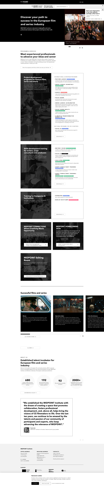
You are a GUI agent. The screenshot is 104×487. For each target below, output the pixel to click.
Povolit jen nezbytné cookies (58, 483)
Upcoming (63, 92)
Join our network (61, 6)
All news (29, 347)
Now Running (70, 79)
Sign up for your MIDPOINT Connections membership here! (34, 245)
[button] (80, 47)
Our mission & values (29, 392)
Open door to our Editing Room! (34, 276)
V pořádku (35, 483)
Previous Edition (60, 110)
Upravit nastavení (45, 483)
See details (59, 136)
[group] (84, 27)
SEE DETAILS (59, 183)
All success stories (30, 336)
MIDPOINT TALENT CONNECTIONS (93, 18)
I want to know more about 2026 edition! (65, 245)
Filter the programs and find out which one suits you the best (36, 67)
